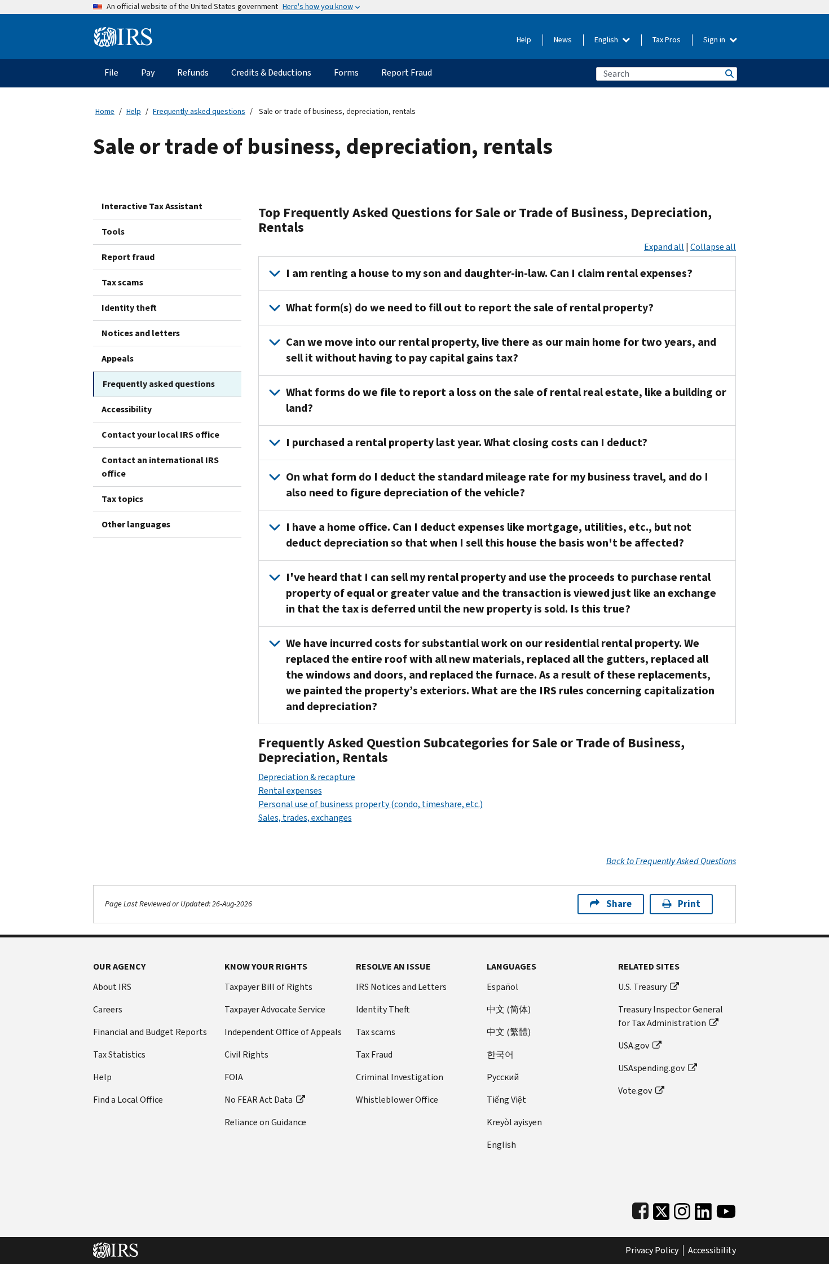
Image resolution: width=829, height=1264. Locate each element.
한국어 (500, 1054)
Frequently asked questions (199, 111)
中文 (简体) (509, 1009)
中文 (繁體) (509, 1032)
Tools (113, 231)
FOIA (233, 1077)
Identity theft (129, 308)
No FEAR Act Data (258, 1100)
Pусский (503, 1077)
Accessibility (127, 409)
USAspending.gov (651, 1068)
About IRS (112, 987)
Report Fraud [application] (406, 72)
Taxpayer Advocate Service (274, 1009)
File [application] (111, 72)
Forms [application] (346, 72)
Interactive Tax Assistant (152, 206)
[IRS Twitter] (661, 1209)
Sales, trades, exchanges (305, 817)
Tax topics (122, 499)
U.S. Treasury (642, 987)
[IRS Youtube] (726, 1209)
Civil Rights (246, 1054)
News (563, 39)
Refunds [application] (193, 72)
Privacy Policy (651, 1250)
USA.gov (633, 1045)
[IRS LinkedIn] (703, 1209)
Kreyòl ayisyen (514, 1122)
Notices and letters (141, 333)
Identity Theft (383, 1009)
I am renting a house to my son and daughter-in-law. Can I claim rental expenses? (489, 273)
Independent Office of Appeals (283, 1032)
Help (524, 39)
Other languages (136, 524)
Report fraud (128, 257)
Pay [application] (148, 72)
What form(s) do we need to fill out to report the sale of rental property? (470, 307)
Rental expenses (290, 790)
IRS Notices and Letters (401, 987)
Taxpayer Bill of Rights (268, 987)
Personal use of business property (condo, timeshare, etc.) (370, 804)
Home (104, 111)
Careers (107, 1009)
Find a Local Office (128, 1100)
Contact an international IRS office (160, 466)
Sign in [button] (715, 39)
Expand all (664, 247)
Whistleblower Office (397, 1100)
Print (689, 903)
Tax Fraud (374, 1054)
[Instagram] (682, 1209)
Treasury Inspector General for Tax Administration (670, 1016)
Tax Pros (666, 39)
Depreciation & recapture (306, 777)
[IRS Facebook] (640, 1209)
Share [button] (619, 903)
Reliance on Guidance (265, 1122)
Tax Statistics (119, 1054)
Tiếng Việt (506, 1100)
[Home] (123, 32)
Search (728, 74)
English (607, 39)
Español (502, 987)
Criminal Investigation (399, 1077)
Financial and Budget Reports (150, 1032)
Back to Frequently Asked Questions (671, 861)
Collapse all (713, 247)
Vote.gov (635, 1090)
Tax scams (122, 282)
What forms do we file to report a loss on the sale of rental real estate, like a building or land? (506, 400)
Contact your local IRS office (160, 435)
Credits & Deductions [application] (271, 72)
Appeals (118, 358)
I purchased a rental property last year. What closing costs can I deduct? (466, 442)
